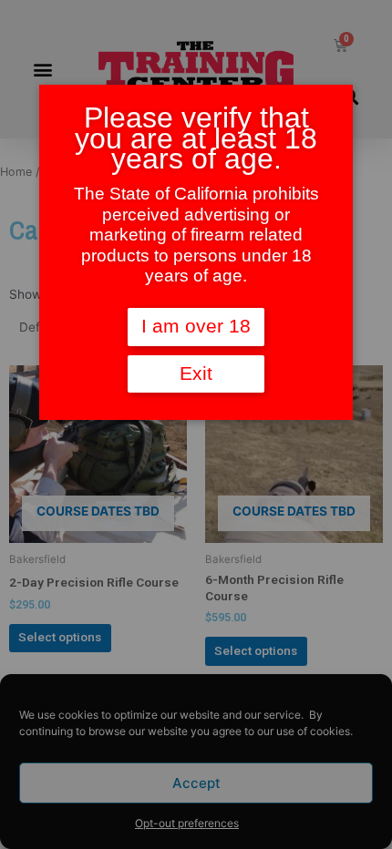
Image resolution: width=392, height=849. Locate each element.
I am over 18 (196, 326)
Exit (196, 373)
